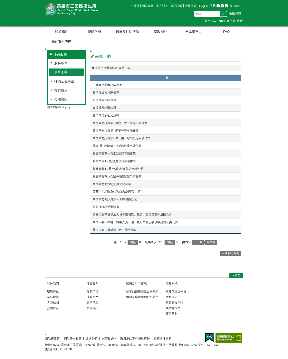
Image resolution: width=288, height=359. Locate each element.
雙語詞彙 (176, 5)
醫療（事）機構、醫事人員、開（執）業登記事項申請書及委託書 (135, 222)
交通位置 (53, 308)
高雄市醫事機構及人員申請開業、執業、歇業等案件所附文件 (132, 214)
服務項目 (61, 63)
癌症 (240, 21)
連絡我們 (91, 338)
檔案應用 (61, 90)
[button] (223, 13)
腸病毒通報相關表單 (106, 92)
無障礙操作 (108, 338)
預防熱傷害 (173, 308)
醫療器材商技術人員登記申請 (112, 184)
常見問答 (162, 5)
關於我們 (61, 32)
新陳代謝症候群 (176, 291)
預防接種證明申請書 (106, 206)
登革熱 (231, 21)
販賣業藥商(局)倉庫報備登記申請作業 (117, 176)
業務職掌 (53, 297)
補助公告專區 (64, 81)
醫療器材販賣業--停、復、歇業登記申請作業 (121, 138)
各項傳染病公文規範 (106, 115)
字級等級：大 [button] (226, 5)
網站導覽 (148, 5)
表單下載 (61, 72)
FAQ (226, 32)
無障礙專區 (193, 32)
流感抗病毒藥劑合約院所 (142, 297)
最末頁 (211, 242)
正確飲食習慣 (174, 302)
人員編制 (53, 302)
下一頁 (198, 242)
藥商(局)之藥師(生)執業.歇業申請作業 (117, 145)
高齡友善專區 (62, 41)
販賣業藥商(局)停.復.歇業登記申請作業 (118, 168)
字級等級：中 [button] (222, 6)
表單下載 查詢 (230, 253)
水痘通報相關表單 (104, 100)
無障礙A (229, 338)
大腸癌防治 (173, 297)
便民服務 (94, 32)
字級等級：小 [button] (218, 5)
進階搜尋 (235, 13)
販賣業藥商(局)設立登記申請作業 (114, 153)
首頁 (136, 5)
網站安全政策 (73, 338)
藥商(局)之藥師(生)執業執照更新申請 (117, 191)
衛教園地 (160, 32)
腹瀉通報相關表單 (104, 107)
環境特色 (53, 291)
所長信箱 (191, 5)
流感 (222, 21)
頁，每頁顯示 (147, 242)
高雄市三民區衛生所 (78, 9)
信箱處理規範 (162, 338)
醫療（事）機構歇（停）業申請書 (115, 229)
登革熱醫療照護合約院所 (142, 291)
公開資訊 (61, 99)
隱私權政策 (52, 338)
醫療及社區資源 (127, 32)
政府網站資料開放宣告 (135, 338)
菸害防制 (172, 313)
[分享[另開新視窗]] (234, 6)
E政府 (209, 337)
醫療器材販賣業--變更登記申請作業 (116, 130)
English (203, 6)
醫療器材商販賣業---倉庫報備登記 (115, 199)
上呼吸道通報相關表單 (107, 85)
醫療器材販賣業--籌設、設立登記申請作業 (120, 123)
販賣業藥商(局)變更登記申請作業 (114, 161)
